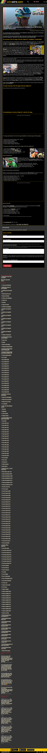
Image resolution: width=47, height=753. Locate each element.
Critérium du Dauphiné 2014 (6, 322)
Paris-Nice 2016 (5, 436)
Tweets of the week (6, 584)
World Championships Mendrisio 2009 (6, 628)
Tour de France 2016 (6, 512)
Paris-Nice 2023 (5, 449)
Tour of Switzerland (6, 576)
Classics (4, 302)
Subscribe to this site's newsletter (6, 277)
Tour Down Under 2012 (6, 554)
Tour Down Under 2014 (6, 559)
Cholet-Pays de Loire (6, 293)
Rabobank (5, 49)
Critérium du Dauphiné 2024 (6, 329)
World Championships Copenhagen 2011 (6, 616)
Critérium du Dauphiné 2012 (6, 316)
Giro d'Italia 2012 (5, 366)
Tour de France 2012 (6, 504)
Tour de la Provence (6, 540)
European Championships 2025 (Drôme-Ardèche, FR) (6, 352)
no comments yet (7, 222)
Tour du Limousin (5, 569)
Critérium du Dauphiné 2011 (6, 313)
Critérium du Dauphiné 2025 (6, 332)
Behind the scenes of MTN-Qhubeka (6, 288)
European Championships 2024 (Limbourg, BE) (6, 349)
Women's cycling (5, 612)
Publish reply (7, 265)
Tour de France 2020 (6, 521)
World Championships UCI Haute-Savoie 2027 (7, 645)
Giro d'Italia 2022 (5, 383)
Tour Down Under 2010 (6, 550)
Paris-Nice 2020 (5, 444)
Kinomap (4, 409)
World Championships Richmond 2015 (6, 635)
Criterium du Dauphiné (6, 306)
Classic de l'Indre (5, 295)
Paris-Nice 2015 (5, 433)
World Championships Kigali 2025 (6, 619)
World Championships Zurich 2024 (6, 648)
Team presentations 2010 (7, 478)
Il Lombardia (4, 403)
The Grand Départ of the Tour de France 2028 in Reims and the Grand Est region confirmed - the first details (6, 701)
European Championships (7, 346)
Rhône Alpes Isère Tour (7, 471)
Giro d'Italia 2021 (5, 381)
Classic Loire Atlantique (7, 298)
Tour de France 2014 (6, 508)
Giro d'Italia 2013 (5, 368)
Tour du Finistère (5, 565)
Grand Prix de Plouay (6, 401)
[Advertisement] (23, 124)
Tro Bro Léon (4, 582)
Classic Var (4, 300)
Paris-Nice (4, 421)
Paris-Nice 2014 (5, 431)
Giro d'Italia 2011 (25, 224)
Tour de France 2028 (6, 538)
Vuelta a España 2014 (6, 602)
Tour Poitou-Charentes (6, 580)
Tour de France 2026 (6, 534)
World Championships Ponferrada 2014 (6, 632)
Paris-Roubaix (5, 457)
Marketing (4, 411)
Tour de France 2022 (6, 525)
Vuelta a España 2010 (6, 593)
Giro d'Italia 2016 (5, 374)
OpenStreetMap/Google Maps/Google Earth (6, 418)
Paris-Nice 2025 (5, 453)
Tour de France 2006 (6, 491)
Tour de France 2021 (6, 523)
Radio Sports (4, 466)
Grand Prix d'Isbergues (6, 397)
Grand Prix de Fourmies (7, 399)
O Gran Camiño (5, 413)
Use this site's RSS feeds (5, 280)
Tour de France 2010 (6, 499)
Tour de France (5, 488)
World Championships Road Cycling (6, 638)
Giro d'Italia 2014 (5, 370)
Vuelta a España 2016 (6, 606)
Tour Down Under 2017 (6, 563)
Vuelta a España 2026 (6, 610)
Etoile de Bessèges (6, 344)
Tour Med (4, 571)
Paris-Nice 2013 (5, 429)
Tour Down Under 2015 (6, 561)
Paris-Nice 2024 (5, 451)
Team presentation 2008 (7, 473)
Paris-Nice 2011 (5, 425)
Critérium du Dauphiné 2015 (6, 325)
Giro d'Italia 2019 (5, 378)
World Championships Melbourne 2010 (6, 625)
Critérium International (6, 334)
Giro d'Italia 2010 (5, 361)
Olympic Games (5, 415)
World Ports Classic (6, 650)
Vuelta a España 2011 (6, 595)
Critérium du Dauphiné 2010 (6, 309)
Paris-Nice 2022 (5, 446)
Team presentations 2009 (7, 476)
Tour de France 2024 (6, 529)
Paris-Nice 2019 (5, 442)
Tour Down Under (5, 548)
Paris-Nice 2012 (5, 427)
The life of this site (6, 486)
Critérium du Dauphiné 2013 (6, 319)
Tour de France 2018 (6, 516)
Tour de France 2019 (6, 519)
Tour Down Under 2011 (6, 552)
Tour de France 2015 (6, 510)
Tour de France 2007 (6, 493)
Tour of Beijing (5, 574)
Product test (4, 462)
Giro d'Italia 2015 (5, 372)
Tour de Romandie (5, 542)
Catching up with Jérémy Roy (6, 291)
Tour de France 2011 (6, 501)
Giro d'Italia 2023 (5, 385)
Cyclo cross (4, 340)
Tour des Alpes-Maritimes (5, 545)
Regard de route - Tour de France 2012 (6, 469)
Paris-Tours (4, 459)
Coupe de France (5, 304)
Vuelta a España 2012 (6, 597)
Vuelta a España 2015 (6, 604)
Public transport (5, 464)
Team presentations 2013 (7, 484)
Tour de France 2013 (6, 506)
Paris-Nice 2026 (5, 455)
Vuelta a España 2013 (6, 600)
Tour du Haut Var (5, 567)
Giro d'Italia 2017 (5, 376)
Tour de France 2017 (6, 514)
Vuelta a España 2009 (6, 591)
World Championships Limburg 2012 (6, 622)
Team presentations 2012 (7, 482)
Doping (3, 342)
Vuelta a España (5, 589)
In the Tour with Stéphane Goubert (6, 406)
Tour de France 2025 (6, 532)
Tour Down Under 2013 (6, 556)
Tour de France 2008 (6, 495)
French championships (6, 355)
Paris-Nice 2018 (5, 440)
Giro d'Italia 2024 (5, 387)
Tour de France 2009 (6, 497)
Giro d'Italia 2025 (5, 389)
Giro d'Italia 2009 (5, 359)
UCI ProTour (4, 587)
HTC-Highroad (12, 43)
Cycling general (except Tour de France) (6, 337)
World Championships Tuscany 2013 (6, 641)
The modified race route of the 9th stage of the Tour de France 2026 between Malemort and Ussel (6, 675)
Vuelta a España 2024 (6, 608)
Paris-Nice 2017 (5, 438)
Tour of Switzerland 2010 (7, 578)
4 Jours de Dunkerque (6, 285)
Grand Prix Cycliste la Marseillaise (6, 394)
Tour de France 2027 (6, 536)
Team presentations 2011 (7, 480)
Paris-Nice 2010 (5, 423)
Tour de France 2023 (6, 527)
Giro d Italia (19, 224)
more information (30, 749)
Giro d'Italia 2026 (5, 391)
